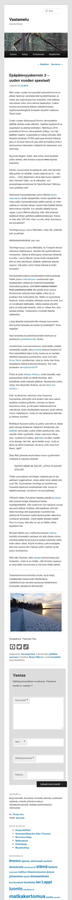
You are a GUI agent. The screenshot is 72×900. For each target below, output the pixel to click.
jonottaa (37, 349)
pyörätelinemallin (28, 339)
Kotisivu (19, 774)
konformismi (16, 882)
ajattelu (25, 861)
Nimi (20, 741)
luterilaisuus (28, 889)
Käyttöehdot (54, 54)
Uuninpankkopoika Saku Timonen (33, 833)
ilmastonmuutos (36, 871)
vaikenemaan (29, 279)
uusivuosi (13, 656)
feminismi (13, 872)
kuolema (29, 882)
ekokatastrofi (30, 867)
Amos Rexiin (15, 360)
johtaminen (16, 876)
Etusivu (13, 54)
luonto (16, 888)
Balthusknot (21, 840)
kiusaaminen (40, 876)
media (49, 897)
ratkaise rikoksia (31, 374)
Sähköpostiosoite (24, 758)
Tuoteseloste (38, 54)
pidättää (13, 430)
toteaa (58, 497)
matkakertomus (27, 895)
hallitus (22, 871)
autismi (48, 861)
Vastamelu (19, 19)
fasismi (52, 867)
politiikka (53, 653)
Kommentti (21, 700)
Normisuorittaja (23, 837)
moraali (57, 897)
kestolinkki (55, 656)
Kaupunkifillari (23, 830)
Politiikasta (21, 844)
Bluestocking (22, 847)
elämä (42, 866)
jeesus (50, 871)
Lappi (47, 881)
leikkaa (53, 532)
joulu (27, 876)
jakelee (37, 557)
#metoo (15, 860)
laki (38, 882)
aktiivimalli (37, 861)
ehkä (41, 437)
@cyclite (20, 817)
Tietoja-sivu (18, 814)
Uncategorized (28, 653)
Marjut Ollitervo (36, 656)
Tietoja (25, 54)
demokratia (16, 867)
